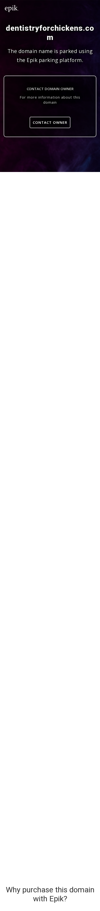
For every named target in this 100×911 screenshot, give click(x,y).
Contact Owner (50, 122)
